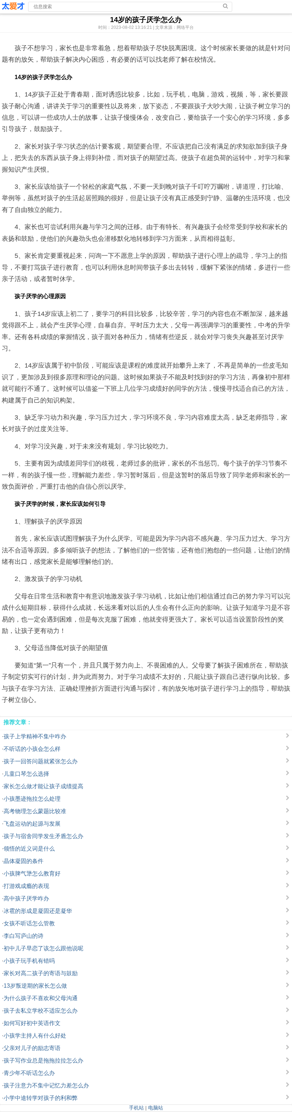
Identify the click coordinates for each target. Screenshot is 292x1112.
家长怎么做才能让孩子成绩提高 (43, 786)
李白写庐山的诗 (23, 936)
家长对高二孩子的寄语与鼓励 (41, 973)
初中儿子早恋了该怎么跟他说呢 (43, 948)
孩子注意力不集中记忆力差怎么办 (46, 1085)
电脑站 (155, 1108)
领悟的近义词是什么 (29, 849)
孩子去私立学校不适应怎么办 (41, 1011)
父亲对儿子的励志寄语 (32, 1048)
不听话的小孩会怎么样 (32, 749)
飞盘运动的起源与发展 (32, 824)
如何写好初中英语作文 (32, 1023)
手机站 (136, 1108)
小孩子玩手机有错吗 (29, 961)
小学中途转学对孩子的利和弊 (41, 1098)
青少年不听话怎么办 (29, 1073)
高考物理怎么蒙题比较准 (35, 811)
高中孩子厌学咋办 (26, 898)
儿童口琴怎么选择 (26, 774)
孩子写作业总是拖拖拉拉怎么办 (43, 1061)
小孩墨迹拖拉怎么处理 (32, 799)
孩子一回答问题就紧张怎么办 (41, 761)
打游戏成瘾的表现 (26, 886)
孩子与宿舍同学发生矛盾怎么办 (43, 836)
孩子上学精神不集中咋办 (35, 736)
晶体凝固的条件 (23, 861)
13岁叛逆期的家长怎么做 (35, 986)
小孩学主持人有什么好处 (35, 1036)
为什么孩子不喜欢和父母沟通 (41, 998)
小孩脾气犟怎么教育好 (32, 874)
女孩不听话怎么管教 (29, 923)
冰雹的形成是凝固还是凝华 (38, 911)
